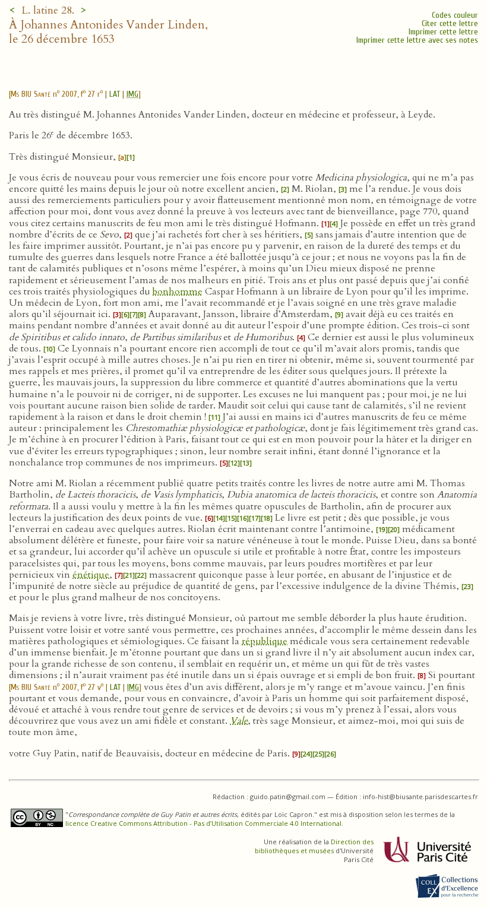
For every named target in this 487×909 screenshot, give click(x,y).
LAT (114, 94)
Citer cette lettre (450, 23)
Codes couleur (455, 15)
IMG (132, 94)
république (264, 641)
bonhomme (178, 291)
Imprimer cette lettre (443, 32)
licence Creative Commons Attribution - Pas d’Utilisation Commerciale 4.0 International (203, 823)
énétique (90, 574)
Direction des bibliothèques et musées (314, 846)
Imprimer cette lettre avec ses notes (417, 40)
